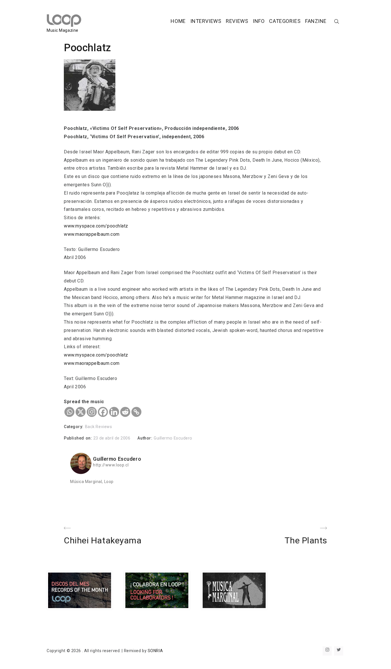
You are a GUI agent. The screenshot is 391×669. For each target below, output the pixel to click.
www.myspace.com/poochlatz (96, 226)
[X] (81, 412)
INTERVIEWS (206, 21)
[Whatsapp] (69, 412)
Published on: (78, 438)
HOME (178, 21)
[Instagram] (92, 412)
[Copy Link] (136, 412)
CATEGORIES (285, 21)
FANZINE (316, 21)
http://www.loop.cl (111, 465)
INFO (258, 21)
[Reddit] (125, 412)
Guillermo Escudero (173, 438)
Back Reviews (98, 426)
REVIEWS (237, 21)
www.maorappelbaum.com (92, 234)
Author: (145, 438)
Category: (74, 426)
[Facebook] (103, 412)
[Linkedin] (114, 412)
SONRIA (155, 650)
